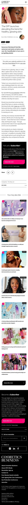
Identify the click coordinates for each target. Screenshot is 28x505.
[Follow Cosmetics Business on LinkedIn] (14, 449)
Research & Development (22, 226)
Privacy (17, 501)
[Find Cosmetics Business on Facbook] (18, 449)
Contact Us (5, 472)
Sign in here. (16, 166)
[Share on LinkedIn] (8, 172)
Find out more (5, 429)
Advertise (4, 482)
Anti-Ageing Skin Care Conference (12, 477)
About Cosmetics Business (10, 465)
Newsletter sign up (7, 470)
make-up (16, 106)
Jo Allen (5, 37)
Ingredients (24, 251)
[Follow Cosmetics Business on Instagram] (10, 449)
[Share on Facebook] (12, 172)
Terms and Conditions (8, 501)
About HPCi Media (7, 468)
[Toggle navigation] (26, 2)
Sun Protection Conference (10, 480)
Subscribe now (9, 162)
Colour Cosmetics (23, 200)
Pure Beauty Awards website (10, 475)
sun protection (15, 92)
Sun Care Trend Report (9, 63)
